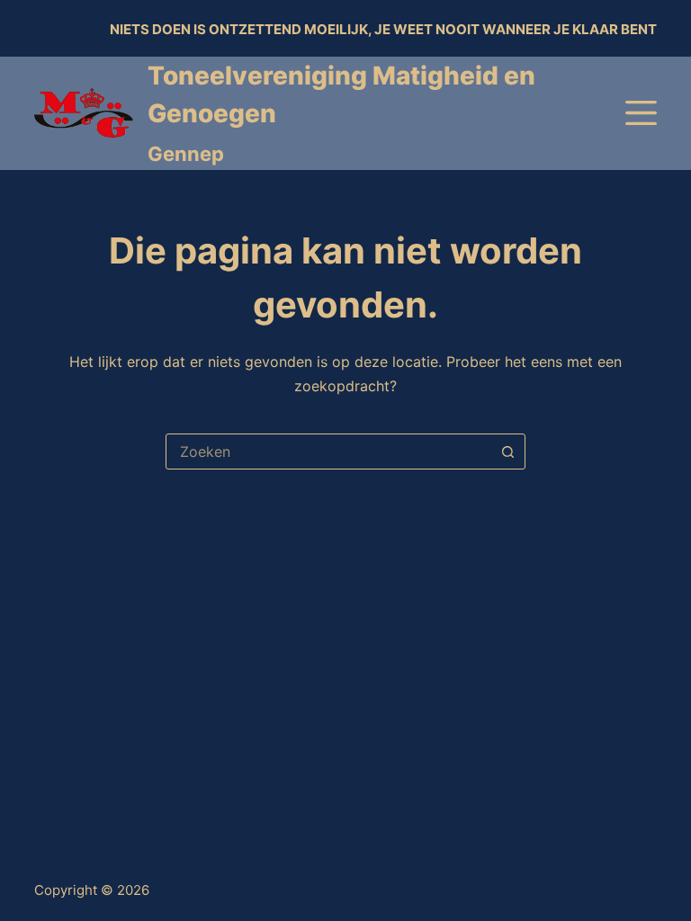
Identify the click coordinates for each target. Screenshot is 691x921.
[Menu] (641, 113)
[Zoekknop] (507, 451)
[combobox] (328, 451)
